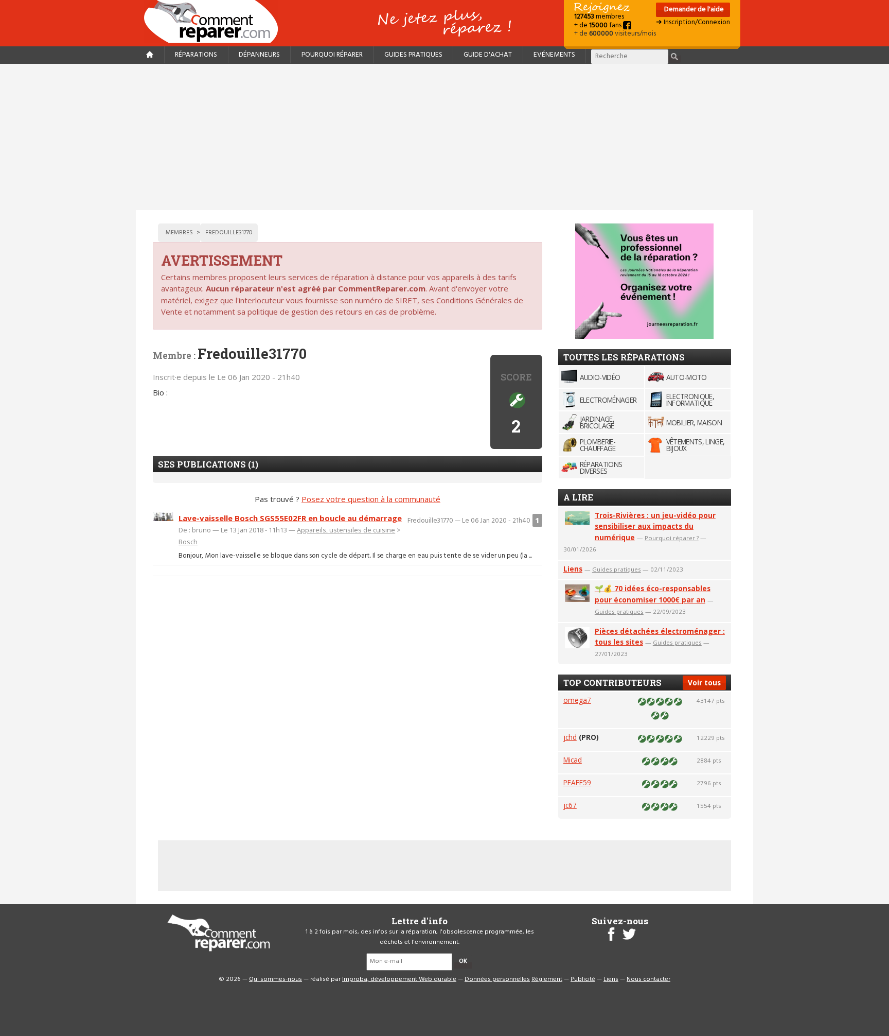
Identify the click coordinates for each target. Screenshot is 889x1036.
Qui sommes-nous (275, 979)
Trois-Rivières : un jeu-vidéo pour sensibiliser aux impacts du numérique (655, 526)
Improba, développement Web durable (399, 979)
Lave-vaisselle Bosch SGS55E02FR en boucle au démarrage (290, 518)
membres (599, 16)
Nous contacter (648, 979)
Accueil (215, 21)
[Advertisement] (444, 137)
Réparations (196, 54)
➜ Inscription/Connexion (693, 22)
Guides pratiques (413, 54)
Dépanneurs (259, 54)
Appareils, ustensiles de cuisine (346, 529)
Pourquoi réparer (332, 54)
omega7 (577, 700)
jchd (570, 737)
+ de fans (598, 25)
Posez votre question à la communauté (370, 499)
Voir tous (704, 682)
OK (463, 961)
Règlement (546, 979)
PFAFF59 (577, 782)
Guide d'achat (488, 54)
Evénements (554, 54)
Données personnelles (497, 979)
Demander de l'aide (693, 9)
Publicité (583, 979)
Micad (572, 760)
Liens (572, 569)
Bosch (188, 541)
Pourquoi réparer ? (672, 538)
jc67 (570, 805)
